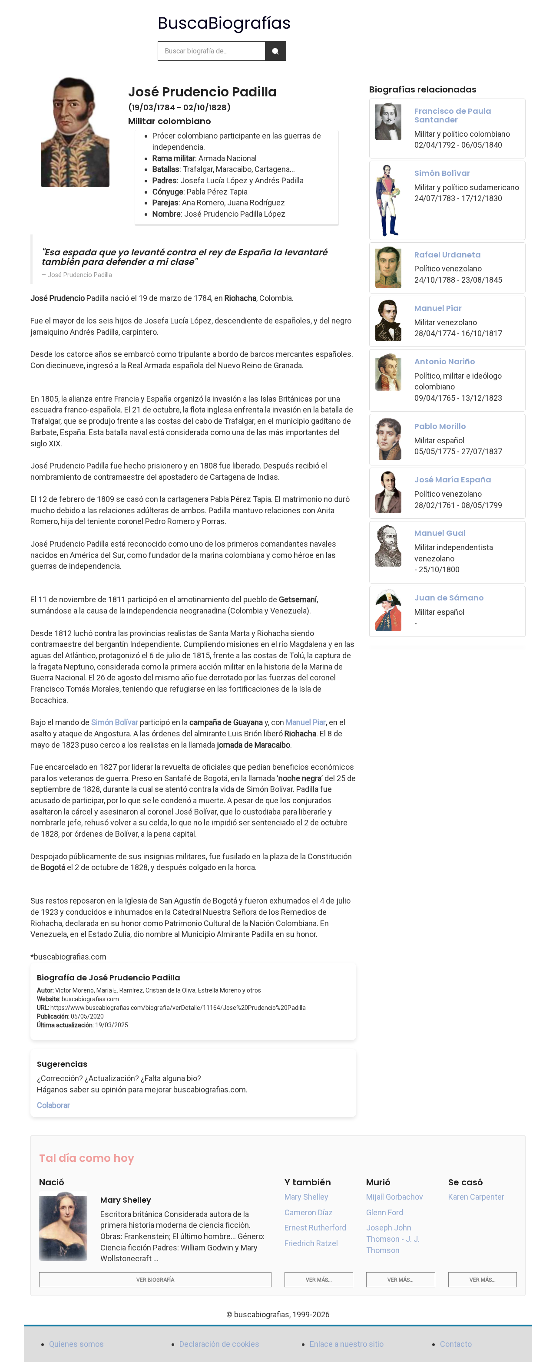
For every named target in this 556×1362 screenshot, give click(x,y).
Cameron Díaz (309, 1212)
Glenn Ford (384, 1212)
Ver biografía (155, 1280)
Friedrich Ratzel (311, 1243)
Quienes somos (76, 1344)
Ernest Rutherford (315, 1227)
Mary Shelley (306, 1196)
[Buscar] (275, 51)
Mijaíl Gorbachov (394, 1196)
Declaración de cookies (219, 1344)
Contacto (456, 1344)
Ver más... (319, 1280)
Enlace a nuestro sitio (347, 1344)
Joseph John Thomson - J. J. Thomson (393, 1238)
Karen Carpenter (476, 1196)
